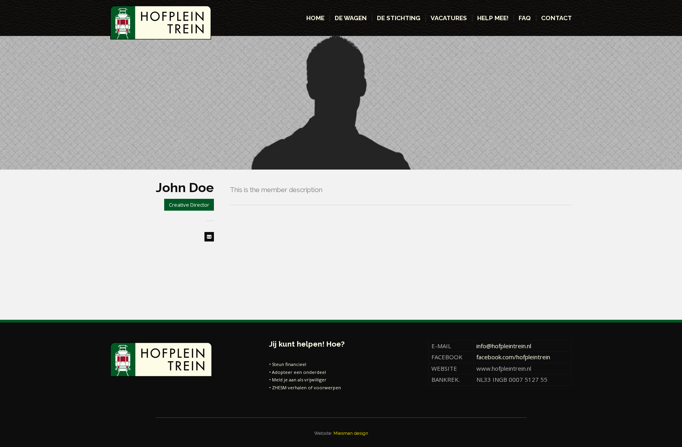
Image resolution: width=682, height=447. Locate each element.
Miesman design (351, 433)
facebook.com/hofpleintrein (513, 357)
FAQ (525, 18)
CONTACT (556, 18)
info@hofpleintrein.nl (503, 346)
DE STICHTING (398, 18)
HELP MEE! (492, 18)
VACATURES (449, 18)
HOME (315, 18)
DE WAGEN (351, 18)
